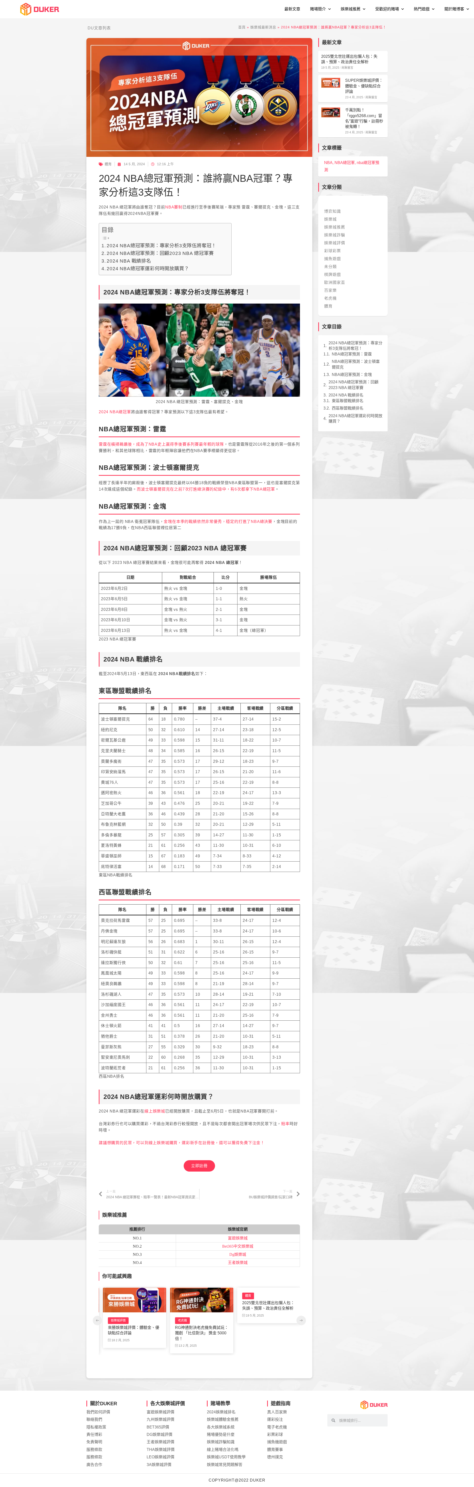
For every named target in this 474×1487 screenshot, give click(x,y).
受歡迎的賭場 (387, 9)
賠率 (285, 1124)
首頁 (242, 27)
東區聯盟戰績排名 (347, 401)
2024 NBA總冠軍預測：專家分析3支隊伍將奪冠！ (161, 245)
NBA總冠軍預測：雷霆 (352, 354)
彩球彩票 (332, 251)
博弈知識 (332, 211)
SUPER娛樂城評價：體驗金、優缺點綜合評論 (263, 1330)
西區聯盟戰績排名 (347, 408)
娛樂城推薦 (350, 9)
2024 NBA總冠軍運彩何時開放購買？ (148, 268)
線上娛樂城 (154, 1111)
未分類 (330, 267)
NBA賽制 (173, 207)
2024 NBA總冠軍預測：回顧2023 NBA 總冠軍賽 (160, 253)
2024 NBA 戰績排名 (129, 261)
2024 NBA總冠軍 (115, 412)
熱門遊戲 (422, 9)
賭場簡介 (318, 9)
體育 (108, 164)
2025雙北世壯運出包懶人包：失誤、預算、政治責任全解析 (199, 1305)
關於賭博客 (454, 9)
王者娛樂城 (238, 1262)
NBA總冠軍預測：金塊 (352, 374)
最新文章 (292, 9)
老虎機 (113, 1320)
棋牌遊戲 (332, 274)
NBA (328, 163)
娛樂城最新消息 (263, 27)
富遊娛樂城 (238, 1238)
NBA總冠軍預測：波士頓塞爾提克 (356, 364)
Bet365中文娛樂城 (237, 1246)
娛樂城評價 (250, 1320)
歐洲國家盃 (334, 282)
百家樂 (330, 290)
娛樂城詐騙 (334, 235)
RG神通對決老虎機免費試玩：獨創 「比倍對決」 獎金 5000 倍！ (132, 1333)
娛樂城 (330, 219)
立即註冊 (199, 1166)
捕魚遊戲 (332, 259)
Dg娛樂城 (237, 1254)
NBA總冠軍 (345, 163)
